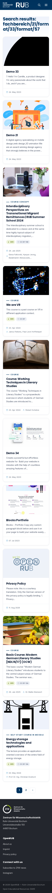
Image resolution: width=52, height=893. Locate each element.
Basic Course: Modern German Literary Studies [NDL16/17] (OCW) (23, 658)
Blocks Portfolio (17, 520)
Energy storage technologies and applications (18, 742)
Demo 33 (12, 72)
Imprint (6, 849)
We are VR (13, 305)
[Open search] (39, 5)
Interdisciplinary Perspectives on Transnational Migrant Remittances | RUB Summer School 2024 (25, 213)
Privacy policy (9, 854)
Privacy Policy (16, 584)
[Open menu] (46, 5)
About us (7, 844)
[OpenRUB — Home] (16, 4)
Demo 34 (12, 453)
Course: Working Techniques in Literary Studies (21, 382)
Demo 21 (12, 135)
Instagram (8, 873)
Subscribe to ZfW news (14, 868)
